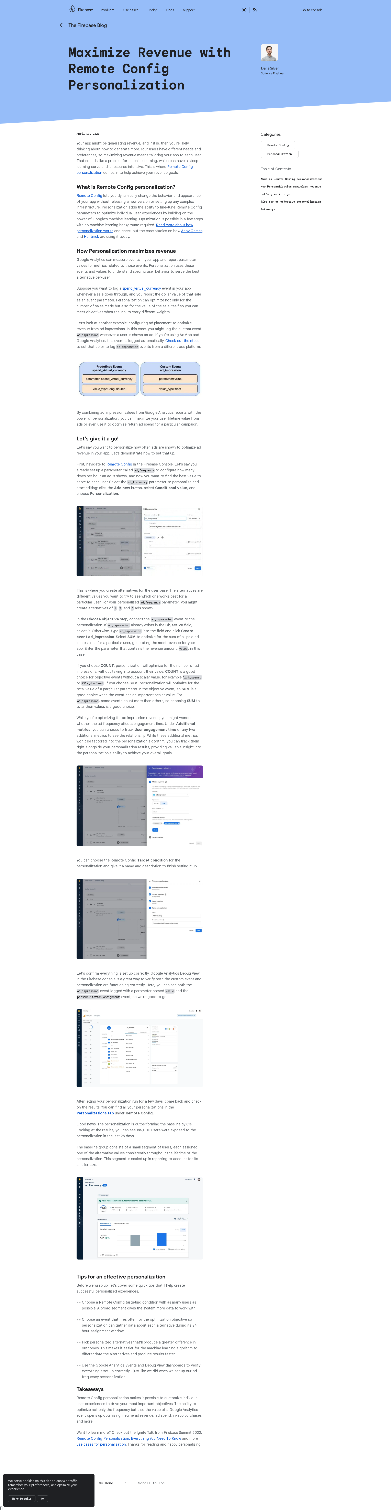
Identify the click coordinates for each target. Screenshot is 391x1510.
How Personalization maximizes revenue (291, 186)
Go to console (312, 10)
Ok (42, 1498)
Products (107, 10)
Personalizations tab (95, 1113)
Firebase (85, 9)
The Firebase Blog (87, 25)
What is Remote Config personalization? (292, 179)
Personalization (279, 154)
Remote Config (89, 195)
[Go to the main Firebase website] (72, 7)
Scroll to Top (151, 1483)
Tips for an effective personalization (291, 201)
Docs (170, 10)
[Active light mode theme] (244, 10)
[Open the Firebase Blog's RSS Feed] (253, 10)
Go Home (106, 1483)
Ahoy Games (191, 231)
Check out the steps (182, 341)
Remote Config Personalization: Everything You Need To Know (129, 1438)
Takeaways (268, 209)
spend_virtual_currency (141, 288)
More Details (22, 1498)
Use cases (130, 10)
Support (189, 10)
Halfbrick (91, 236)
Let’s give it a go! (276, 194)
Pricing (152, 10)
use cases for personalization (101, 1444)
